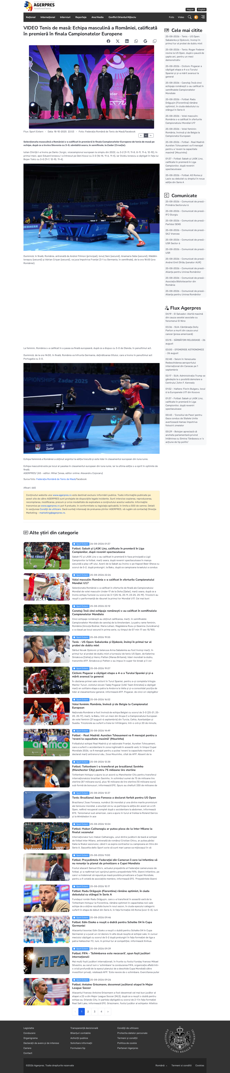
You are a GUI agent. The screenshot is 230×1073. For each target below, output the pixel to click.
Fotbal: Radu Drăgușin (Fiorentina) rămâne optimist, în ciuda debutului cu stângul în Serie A (110, 892)
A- (141, 135)
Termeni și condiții (127, 1038)
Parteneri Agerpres (127, 1048)
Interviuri (65, 17)
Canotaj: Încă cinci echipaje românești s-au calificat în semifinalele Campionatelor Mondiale (114, 612)
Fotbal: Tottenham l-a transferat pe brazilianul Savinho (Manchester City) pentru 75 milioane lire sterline (107, 768)
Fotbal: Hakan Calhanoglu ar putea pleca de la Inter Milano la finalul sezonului (112, 830)
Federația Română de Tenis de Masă (55, 479)
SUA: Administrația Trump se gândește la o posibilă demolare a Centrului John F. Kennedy (185, 379)
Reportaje (81, 17)
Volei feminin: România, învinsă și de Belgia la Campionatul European (110, 705)
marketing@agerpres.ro (52, 512)
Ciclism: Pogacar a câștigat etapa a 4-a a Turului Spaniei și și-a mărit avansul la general (112, 674)
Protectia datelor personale (132, 1033)
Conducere (29, 1033)
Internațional (48, 17)
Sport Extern (36, 131)
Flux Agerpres (185, 308)
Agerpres (39, 1065)
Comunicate (183, 195)
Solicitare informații (81, 1043)
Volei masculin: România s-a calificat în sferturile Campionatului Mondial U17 (113, 581)
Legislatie (28, 1028)
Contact (27, 1053)
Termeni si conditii (181, 1065)
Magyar (190, 9)
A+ (151, 135)
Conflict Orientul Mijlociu (122, 17)
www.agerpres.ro (62, 495)
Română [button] (160, 1065)
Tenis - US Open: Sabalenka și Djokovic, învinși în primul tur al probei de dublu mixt (112, 643)
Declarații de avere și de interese (41, 1043)
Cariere (27, 1048)
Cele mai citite (186, 30)
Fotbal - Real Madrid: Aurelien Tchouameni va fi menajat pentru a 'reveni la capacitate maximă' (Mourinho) (114, 737)
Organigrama (30, 1038)
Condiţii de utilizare (50, 509)
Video (181, 17)
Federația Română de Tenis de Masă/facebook (110, 131)
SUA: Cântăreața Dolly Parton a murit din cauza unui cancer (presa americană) (182, 330)
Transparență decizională (84, 1028)
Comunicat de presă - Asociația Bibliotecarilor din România (185, 281)
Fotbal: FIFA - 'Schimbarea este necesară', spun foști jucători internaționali (111, 955)
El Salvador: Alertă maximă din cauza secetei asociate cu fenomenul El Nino (184, 317)
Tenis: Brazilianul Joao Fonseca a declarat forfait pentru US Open (114, 797)
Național (31, 17)
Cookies (199, 1065)
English (201, 9)
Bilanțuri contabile (80, 1033)
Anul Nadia (98, 17)
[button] (202, 17)
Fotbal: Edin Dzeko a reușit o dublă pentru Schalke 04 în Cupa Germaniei (112, 923)
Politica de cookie (127, 1043)
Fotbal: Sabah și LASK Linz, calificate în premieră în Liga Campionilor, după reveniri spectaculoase (108, 550)
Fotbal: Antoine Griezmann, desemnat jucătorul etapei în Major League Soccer (112, 986)
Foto (171, 17)
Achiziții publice (79, 1038)
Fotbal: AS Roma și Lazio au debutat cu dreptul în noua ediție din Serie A (185, 179)
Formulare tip (77, 1048)
